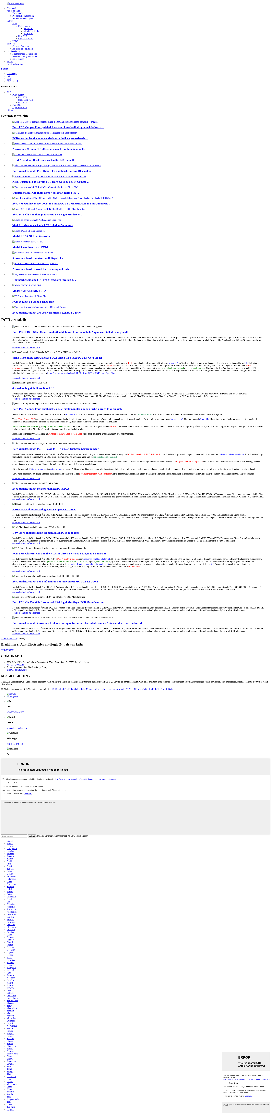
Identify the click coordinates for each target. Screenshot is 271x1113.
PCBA (15, 41)
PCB (14, 23)
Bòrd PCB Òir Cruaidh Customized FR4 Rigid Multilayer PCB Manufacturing (58, 602)
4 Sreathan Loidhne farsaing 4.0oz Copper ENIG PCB (44, 509)
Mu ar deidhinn (13, 11)
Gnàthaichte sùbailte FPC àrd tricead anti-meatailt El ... (44, 279)
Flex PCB (22, 36)
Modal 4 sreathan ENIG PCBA (30, 247)
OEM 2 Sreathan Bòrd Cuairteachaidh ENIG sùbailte (43, 159)
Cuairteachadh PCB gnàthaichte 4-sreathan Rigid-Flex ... (45, 192)
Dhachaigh (12, 8)
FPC (65, 689)
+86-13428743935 (15, 744)
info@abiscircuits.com (17, 728)
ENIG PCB (154, 689)
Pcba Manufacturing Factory (93, 689)
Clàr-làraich (56, 689)
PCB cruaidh (24, 26)
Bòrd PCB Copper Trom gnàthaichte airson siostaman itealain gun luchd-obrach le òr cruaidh (67, 408)
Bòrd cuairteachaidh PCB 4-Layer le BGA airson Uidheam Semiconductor (55, 448)
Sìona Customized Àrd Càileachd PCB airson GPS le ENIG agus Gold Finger (57, 357)
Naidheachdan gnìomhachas (25, 56)
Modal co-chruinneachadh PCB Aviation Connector (42, 225)
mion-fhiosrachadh (32, 347)
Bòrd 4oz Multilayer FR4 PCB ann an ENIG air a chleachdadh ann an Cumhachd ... (61, 203)
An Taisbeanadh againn (22, 18)
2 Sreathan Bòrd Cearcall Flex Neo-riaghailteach (40, 269)
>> (15, 638)
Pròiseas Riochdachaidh (23, 16)
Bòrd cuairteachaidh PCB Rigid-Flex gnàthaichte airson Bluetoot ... (51, 170)
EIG (246, 363)
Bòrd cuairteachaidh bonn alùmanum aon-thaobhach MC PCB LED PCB (55, 581)
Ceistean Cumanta (20, 46)
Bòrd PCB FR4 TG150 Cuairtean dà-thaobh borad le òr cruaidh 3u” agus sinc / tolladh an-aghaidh (70, 332)
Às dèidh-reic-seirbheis (22, 49)
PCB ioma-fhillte (140, 689)
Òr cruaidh (204, 419)
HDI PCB (28, 33)
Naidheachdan (13, 51)
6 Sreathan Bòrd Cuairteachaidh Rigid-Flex (37, 258)
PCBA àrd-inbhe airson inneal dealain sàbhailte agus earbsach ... (50, 138)
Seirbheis (11, 43)
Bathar (10, 21)
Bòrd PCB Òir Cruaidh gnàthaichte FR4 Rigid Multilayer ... (47, 214)
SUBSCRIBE (7, 650)
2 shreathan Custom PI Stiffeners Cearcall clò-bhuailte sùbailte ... (50, 149)
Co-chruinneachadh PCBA (120, 689)
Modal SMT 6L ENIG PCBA (29, 290)
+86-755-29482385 (15, 712)
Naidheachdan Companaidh (24, 54)
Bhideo (10, 61)
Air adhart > (8, 638)
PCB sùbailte (74, 689)
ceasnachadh (18, 347)
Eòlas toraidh (18, 59)
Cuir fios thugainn (15, 64)
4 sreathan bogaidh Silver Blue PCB (33, 388)
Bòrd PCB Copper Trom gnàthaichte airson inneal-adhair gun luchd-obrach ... (58, 127)
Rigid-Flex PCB (25, 38)
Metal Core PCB (31, 31)
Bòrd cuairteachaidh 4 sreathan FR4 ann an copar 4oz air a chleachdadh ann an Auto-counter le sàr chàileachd (77, 623)
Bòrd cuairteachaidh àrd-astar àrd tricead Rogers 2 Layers (46, 312)
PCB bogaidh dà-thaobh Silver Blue (33, 301)
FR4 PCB (28, 28)
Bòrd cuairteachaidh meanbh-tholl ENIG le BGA (40, 488)
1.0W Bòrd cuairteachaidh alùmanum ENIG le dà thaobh (45, 532)
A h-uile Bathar (167, 689)
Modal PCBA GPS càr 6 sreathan (31, 236)
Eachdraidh (17, 13)
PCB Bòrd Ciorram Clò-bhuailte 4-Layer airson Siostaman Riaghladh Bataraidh (59, 553)
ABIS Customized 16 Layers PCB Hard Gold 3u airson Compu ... (50, 181)
